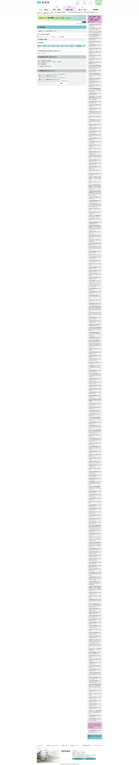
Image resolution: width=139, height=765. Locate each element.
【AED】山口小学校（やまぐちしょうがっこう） (95, 128)
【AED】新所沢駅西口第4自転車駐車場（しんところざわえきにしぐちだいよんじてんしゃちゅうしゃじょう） (95, 227)
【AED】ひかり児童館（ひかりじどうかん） (95, 444)
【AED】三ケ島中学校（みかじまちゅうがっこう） (95, 278)
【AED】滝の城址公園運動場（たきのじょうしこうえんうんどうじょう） (95, 488)
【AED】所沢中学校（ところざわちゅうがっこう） (95, 102)
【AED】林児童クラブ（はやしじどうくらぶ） (95, 56)
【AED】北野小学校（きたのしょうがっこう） (95, 404)
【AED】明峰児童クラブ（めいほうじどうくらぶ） (95, 252)
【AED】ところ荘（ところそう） (94, 182)
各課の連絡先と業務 (86, 745)
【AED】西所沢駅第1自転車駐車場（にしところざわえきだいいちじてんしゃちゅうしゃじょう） (95, 686)
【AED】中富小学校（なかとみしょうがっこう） (95, 465)
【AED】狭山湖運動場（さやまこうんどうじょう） (95, 626)
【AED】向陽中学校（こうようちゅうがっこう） (95, 94)
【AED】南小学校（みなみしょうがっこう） (95, 213)
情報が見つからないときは (94, 736)
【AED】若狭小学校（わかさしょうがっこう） (95, 82)
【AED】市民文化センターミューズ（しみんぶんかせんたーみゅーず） (95, 427)
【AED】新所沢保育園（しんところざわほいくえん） (95, 223)
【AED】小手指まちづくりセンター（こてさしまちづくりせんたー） (95, 314)
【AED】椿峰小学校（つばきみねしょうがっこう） (95, 563)
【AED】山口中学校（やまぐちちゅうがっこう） (95, 132)
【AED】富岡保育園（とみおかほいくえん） (95, 499)
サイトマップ (91, 3)
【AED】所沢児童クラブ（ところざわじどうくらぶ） (95, 160)
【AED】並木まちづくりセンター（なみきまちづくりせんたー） (95, 367)
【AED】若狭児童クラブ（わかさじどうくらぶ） (95, 71)
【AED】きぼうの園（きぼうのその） (95, 274)
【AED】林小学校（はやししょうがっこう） (95, 59)
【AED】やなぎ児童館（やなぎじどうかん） (95, 49)
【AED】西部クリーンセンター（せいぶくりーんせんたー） (95, 338)
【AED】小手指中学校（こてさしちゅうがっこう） (95, 552)
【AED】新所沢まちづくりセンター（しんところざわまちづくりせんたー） (95, 236)
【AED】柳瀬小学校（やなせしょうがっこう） (95, 531)
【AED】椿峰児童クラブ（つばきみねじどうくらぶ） (95, 566)
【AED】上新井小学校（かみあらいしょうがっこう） (95, 678)
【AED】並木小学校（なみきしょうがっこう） (95, 386)
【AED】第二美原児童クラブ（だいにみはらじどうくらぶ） (95, 411)
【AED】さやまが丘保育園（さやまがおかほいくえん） (95, 79)
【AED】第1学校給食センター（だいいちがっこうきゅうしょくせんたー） (95, 333)
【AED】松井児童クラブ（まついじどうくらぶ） (95, 670)
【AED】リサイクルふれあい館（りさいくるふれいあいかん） (95, 32)
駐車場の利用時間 (78, 758)
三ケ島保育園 (61, 36)
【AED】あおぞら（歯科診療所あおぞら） (95, 649)
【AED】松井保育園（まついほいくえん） (95, 516)
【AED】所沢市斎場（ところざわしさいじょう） (95, 268)
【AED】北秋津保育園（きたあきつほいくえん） (95, 609)
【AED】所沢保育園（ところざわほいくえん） (95, 167)
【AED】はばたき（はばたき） (95, 282)
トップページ (39, 12)
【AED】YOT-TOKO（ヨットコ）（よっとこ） (94, 285)
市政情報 (95, 9)
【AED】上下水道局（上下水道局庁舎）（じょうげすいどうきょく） (95, 178)
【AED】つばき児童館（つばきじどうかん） (95, 105)
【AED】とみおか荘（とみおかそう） (95, 596)
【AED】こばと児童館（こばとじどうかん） (95, 86)
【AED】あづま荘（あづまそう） (94, 117)
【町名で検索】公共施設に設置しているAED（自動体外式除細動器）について (83, 12)
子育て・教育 (56, 9)
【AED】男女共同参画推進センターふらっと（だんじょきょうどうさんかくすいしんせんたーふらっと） (95, 544)
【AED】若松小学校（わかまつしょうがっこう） (95, 519)
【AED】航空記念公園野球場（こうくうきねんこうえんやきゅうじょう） (95, 418)
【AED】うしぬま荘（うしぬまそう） (95, 694)
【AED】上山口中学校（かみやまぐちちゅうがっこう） (95, 637)
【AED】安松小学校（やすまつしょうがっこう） (95, 495)
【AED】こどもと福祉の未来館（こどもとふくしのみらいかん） (95, 712)
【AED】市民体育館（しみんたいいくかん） (95, 396)
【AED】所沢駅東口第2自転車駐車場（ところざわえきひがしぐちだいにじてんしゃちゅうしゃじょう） (95, 187)
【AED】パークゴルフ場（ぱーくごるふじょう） (95, 540)
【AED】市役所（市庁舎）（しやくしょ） (95, 435)
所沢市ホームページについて (52, 745)
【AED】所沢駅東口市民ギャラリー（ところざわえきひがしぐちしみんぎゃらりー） (95, 605)
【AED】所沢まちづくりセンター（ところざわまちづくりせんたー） (95, 156)
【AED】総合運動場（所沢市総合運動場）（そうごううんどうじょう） (95, 400)
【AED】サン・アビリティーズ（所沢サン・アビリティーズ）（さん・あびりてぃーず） (95, 640)
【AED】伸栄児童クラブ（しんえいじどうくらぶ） (95, 476)
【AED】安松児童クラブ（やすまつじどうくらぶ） (95, 492)
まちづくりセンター (98, 745)
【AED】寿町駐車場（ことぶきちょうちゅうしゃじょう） (95, 549)
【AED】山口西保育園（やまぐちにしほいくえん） (95, 633)
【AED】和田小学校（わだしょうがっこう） (95, 42)
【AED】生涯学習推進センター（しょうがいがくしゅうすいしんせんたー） (95, 375)
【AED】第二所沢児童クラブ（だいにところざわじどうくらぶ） (95, 296)
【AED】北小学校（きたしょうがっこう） (95, 232)
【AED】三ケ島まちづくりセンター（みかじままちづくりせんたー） (95, 248)
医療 (51, 12)
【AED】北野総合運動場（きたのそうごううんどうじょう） (95, 341)
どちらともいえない (53, 77)
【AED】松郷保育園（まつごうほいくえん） (95, 289)
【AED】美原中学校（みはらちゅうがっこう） (95, 408)
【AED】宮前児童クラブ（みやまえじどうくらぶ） (95, 318)
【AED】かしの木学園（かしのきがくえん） (95, 455)
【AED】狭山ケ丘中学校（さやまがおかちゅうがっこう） (95, 325)
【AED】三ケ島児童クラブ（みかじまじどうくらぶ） (95, 271)
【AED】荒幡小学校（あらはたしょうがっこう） (95, 716)
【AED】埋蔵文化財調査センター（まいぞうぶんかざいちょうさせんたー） (95, 345)
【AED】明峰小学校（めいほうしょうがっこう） (95, 257)
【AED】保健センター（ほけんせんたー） (95, 656)
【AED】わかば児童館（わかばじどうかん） (95, 52)
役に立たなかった (62, 77)
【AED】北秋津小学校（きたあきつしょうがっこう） (95, 616)
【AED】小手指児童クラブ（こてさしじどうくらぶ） (95, 559)
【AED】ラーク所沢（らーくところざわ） (95, 349)
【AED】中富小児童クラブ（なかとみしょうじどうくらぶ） (95, 462)
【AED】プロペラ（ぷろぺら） (95, 536)
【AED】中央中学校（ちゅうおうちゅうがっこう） (95, 379)
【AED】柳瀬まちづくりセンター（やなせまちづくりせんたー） (95, 483)
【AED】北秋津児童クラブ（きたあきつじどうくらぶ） (95, 613)
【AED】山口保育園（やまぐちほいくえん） (95, 139)
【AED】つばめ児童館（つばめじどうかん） (95, 174)
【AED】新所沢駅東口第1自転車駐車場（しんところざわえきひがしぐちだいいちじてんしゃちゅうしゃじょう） (95, 193)
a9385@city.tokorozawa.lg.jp (45, 66)
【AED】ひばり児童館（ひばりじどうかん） (95, 198)
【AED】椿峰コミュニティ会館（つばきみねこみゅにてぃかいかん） (95, 573)
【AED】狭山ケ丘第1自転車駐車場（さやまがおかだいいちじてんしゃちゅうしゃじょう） (95, 526)
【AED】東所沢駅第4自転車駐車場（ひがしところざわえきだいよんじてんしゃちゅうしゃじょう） (95, 308)
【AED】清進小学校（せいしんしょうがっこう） (95, 109)
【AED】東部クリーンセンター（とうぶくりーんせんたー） (95, 29)
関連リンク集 (64, 745)
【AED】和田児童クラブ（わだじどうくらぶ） (95, 46)
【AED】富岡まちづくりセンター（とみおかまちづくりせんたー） (95, 600)
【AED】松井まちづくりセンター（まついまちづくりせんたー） (95, 645)
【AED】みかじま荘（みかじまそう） (95, 264)
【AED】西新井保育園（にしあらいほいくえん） (95, 353)
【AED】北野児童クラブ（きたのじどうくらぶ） (95, 393)
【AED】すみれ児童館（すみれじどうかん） (95, 25)
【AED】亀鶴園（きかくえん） (95, 280)
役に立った (45, 77)
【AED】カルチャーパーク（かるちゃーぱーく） (95, 512)
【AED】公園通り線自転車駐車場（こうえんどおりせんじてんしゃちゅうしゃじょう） (95, 431)
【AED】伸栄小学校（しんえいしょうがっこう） (95, 479)
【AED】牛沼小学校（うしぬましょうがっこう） (95, 698)
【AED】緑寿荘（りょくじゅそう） (95, 219)
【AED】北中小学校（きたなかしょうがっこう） (95, 593)
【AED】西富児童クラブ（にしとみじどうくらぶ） (95, 704)
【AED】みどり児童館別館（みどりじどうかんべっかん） (95, 216)
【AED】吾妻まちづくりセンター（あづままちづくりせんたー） (95, 121)
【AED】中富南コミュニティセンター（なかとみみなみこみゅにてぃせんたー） (95, 439)
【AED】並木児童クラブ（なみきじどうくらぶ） (95, 382)
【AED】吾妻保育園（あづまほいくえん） (95, 135)
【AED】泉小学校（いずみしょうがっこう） (95, 145)
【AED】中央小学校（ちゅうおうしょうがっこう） (95, 359)
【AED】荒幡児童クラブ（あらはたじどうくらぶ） (95, 719)
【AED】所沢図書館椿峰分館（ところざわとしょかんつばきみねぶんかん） (95, 90)
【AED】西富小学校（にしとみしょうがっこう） (95, 708)
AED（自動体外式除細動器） (60, 12)
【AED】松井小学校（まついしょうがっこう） (95, 663)
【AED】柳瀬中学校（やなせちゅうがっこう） (95, 534)
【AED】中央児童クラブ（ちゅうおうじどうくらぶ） (95, 371)
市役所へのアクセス (75, 745)
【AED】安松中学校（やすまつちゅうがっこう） (95, 39)
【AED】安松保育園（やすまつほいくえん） (95, 666)
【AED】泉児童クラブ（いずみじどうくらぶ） (95, 142)
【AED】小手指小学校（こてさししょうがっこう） (95, 556)
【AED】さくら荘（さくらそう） (94, 149)
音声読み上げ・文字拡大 (78, 4)
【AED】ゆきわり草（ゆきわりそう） (95, 300)
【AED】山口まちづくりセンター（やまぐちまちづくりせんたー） (95, 113)
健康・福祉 (69, 9)
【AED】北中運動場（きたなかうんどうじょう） (95, 623)
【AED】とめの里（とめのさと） (94, 469)
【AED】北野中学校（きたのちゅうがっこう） (95, 356)
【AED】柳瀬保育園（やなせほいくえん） (95, 292)
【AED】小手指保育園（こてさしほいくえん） (95, 569)
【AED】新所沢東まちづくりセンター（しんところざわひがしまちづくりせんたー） (95, 205)
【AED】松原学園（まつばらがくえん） (95, 458)
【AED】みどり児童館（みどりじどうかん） (95, 240)
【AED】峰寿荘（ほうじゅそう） (94, 171)
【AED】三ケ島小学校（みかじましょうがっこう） (95, 261)
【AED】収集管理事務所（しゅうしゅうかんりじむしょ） (95, 35)
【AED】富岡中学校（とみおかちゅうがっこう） (95, 619)
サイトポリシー (40, 745)
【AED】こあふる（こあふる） (95, 254)
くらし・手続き (43, 9)
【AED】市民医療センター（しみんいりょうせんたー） (95, 653)
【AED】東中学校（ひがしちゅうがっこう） (95, 691)
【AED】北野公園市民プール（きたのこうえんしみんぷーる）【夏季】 (94, 583)
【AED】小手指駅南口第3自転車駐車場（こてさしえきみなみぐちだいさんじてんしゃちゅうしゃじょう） (95, 588)
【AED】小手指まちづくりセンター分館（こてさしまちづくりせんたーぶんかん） (95, 578)
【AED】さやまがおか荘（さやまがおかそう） (95, 63)
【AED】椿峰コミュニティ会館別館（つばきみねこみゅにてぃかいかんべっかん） (95, 98)
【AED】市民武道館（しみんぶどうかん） (95, 452)
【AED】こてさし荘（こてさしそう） (95, 630)
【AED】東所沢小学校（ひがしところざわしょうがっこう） (95, 304)
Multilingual (85, 3)
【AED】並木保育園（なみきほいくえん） (95, 389)
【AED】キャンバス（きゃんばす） (95, 502)
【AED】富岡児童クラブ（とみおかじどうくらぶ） (95, 505)
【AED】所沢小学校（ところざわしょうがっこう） (95, 164)
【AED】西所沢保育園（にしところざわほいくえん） (95, 681)
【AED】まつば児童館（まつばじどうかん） (95, 660)
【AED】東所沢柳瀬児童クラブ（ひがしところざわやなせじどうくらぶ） (95, 75)
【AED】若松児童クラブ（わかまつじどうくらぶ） (95, 522)
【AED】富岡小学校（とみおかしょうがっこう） (95, 509)
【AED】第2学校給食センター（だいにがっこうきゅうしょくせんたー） (95, 447)
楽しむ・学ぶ (82, 9)
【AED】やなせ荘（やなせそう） (94, 209)
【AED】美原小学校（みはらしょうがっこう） (95, 414)
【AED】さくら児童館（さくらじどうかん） (95, 363)
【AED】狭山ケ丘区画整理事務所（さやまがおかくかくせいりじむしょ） (95, 329)
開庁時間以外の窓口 (90, 758)
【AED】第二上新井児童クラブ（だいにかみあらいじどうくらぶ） (95, 674)
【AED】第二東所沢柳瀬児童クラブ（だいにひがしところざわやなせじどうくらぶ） (95, 67)
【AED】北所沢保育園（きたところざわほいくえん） (95, 201)
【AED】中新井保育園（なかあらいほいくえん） (95, 472)
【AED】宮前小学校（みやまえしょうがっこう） (95, 321)
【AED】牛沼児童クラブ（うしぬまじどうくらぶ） (95, 701)
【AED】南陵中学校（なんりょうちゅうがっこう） (95, 152)
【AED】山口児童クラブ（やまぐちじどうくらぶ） (95, 125)
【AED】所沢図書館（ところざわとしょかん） (95, 423)
